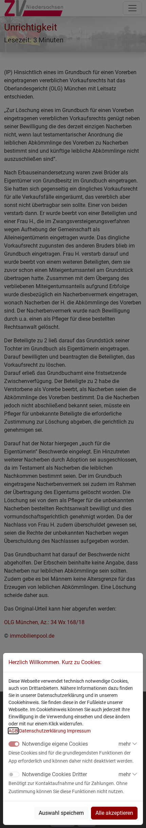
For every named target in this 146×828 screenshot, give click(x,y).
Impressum (79, 731)
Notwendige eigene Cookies (55, 744)
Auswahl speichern (61, 813)
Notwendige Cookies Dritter (54, 774)
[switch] (13, 774)
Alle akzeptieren (114, 813)
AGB (13, 731)
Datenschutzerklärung (42, 731)
